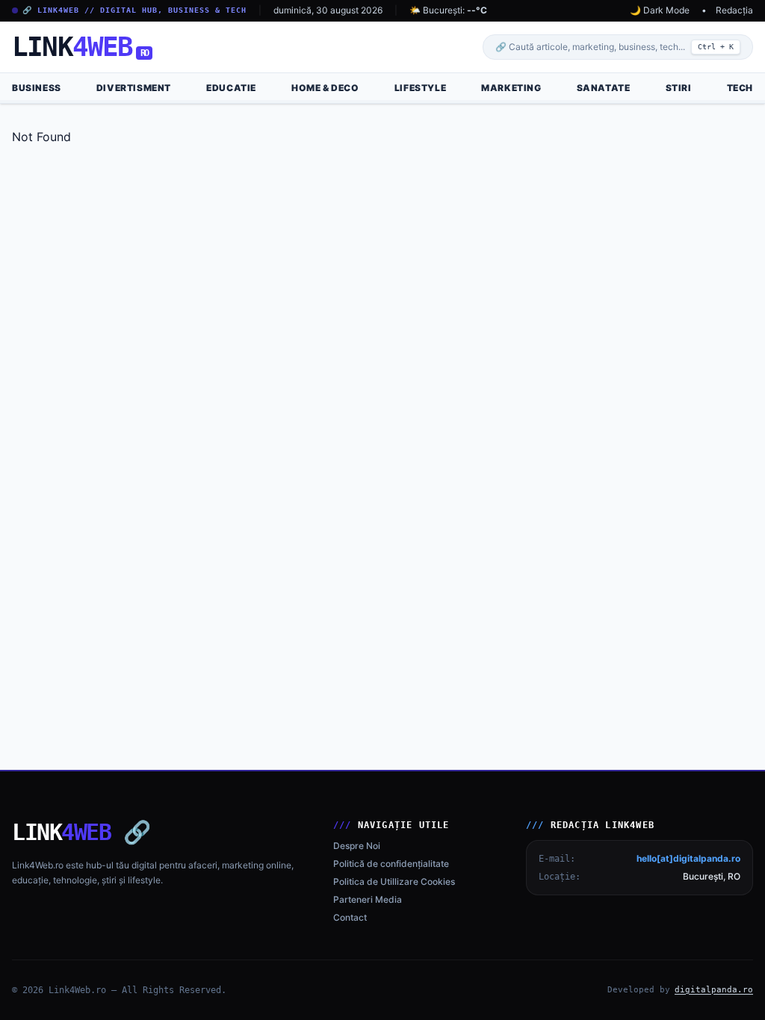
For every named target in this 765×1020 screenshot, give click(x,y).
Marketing (511, 87)
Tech (740, 87)
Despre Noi (356, 845)
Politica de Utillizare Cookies (394, 881)
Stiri (679, 87)
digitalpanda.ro (714, 990)
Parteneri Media (367, 899)
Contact (350, 917)
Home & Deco (325, 87)
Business (36, 87)
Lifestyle (420, 87)
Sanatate (604, 87)
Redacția (734, 10)
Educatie (231, 87)
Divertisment (133, 87)
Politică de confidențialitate (391, 863)
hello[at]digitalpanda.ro (688, 858)
